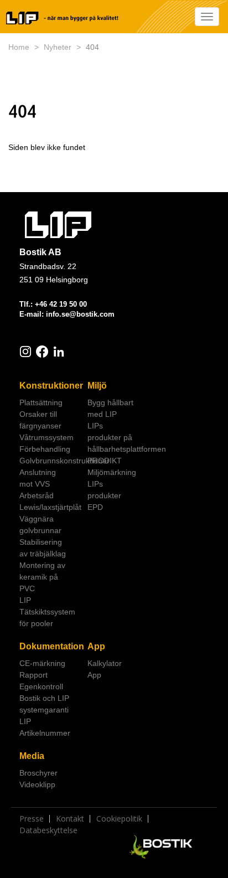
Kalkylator (104, 663)
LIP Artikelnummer (44, 727)
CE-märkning (42, 663)
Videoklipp (37, 784)
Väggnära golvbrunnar (40, 524)
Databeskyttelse (48, 830)
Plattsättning (41, 402)
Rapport (33, 674)
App (96, 646)
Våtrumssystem (46, 437)
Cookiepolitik (119, 819)
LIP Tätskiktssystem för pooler (47, 612)
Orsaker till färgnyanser (40, 420)
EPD (95, 507)
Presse (31, 819)
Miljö (97, 385)
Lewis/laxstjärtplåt (49, 507)
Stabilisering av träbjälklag (42, 548)
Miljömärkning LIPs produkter (111, 484)
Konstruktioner (49, 385)
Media (31, 756)
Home (18, 47)
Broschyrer (38, 772)
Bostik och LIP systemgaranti (44, 704)
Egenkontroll (41, 686)
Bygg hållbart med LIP (110, 408)
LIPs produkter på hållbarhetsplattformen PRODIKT (117, 443)
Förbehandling (44, 449)
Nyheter (57, 47)
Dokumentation (49, 646)
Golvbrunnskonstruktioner (49, 460)
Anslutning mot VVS (37, 478)
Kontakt (70, 819)
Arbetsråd (36, 495)
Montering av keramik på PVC (42, 577)
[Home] (63, 18)
